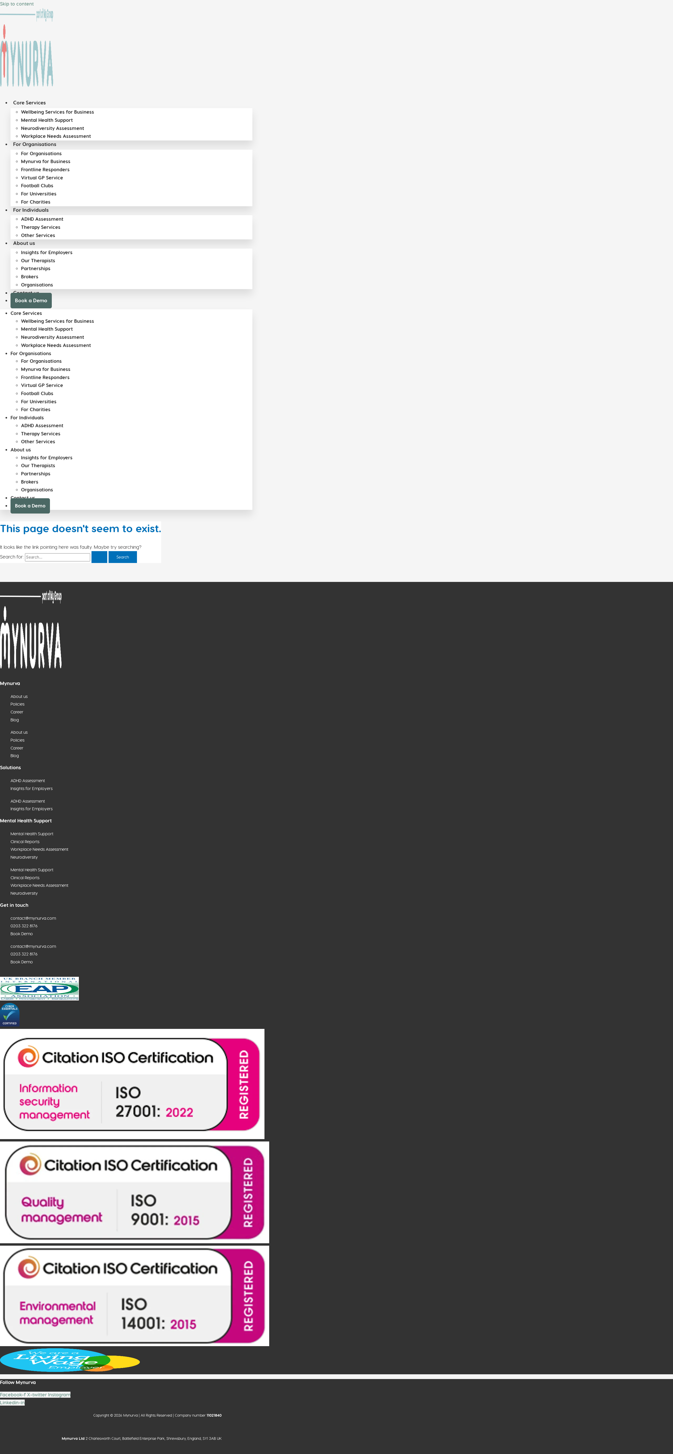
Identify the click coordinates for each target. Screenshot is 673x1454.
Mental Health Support (47, 120)
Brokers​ (29, 277)
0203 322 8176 (24, 925)
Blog (15, 719)
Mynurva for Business (45, 161)
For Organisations (34, 144)
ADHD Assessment (42, 219)
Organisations (37, 285)
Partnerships (35, 268)
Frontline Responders (45, 170)
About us (24, 243)
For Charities (35, 202)
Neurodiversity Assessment (52, 128)
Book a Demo (31, 300)
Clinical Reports (25, 841)
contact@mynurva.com (33, 918)
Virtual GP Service (42, 178)
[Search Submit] (99, 557)
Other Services (38, 235)
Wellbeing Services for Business (57, 112)
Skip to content (17, 4)
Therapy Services (40, 227)
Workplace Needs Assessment (56, 136)
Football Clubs (37, 186)
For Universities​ (39, 194)
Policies (17, 704)
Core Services (29, 102)
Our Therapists (38, 261)
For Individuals (31, 210)
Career (17, 712)
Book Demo (22, 933)
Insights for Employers (47, 252)
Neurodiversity (24, 857)
